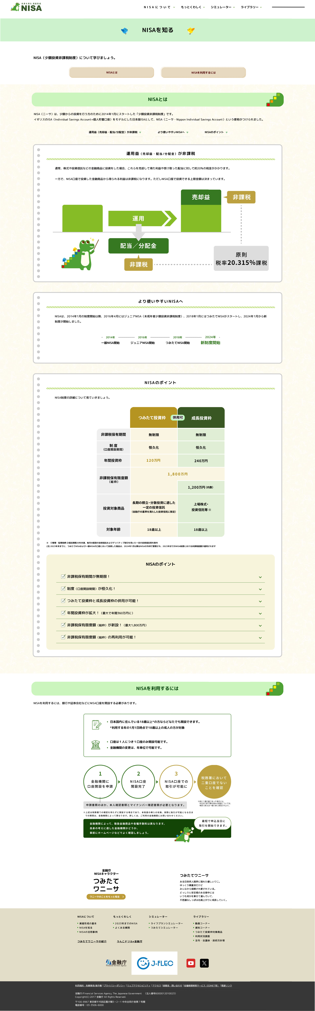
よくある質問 (122, 927)
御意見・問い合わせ (172, 985)
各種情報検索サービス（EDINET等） (201, 985)
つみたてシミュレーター (164, 927)
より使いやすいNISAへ (171, 132)
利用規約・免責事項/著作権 (88, 985)
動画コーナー (202, 923)
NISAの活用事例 (88, 931)
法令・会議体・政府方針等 (210, 940)
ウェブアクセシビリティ (138, 985)
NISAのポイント (214, 132)
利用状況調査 (202, 936)
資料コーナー (202, 927)
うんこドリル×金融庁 (129, 941)
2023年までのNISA (126, 923)
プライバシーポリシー (114, 985)
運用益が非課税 (113, 132)
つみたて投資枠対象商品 (208, 931)
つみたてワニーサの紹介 (92, 941)
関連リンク (226, 985)
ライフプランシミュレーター (167, 923)
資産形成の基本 (88, 923)
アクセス (156, 985)
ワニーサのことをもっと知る (105, 896)
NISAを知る (86, 927)
